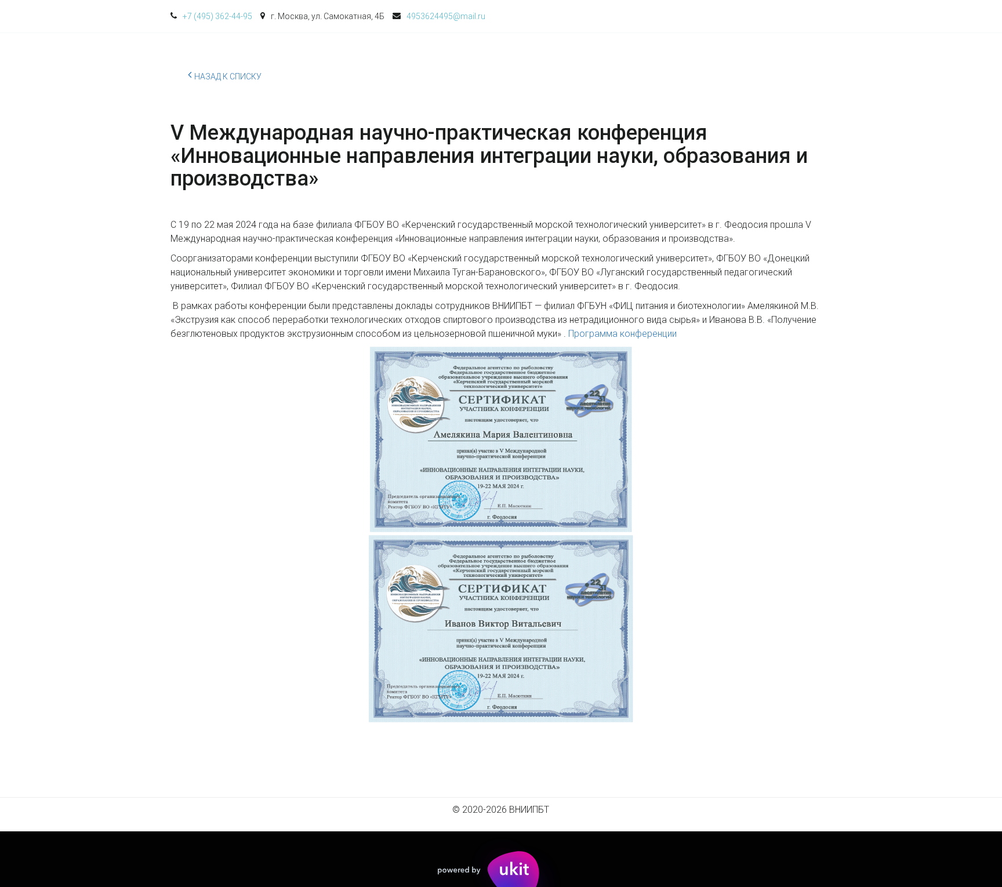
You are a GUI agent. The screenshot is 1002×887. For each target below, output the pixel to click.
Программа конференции (622, 333)
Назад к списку (228, 76)
